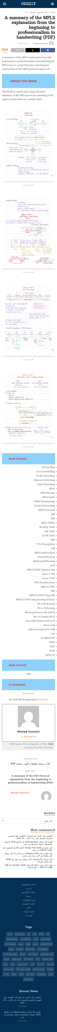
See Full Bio (30, 736)
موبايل (21, 974)
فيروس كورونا (16, 959)
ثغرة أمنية (20, 949)
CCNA (41, 934)
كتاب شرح (41, 964)
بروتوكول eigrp (10, 944)
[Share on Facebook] (48, 50)
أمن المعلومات (28, 900)
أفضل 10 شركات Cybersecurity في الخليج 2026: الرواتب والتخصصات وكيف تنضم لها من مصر (28, 843)
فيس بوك (50, 964)
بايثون (28, 944)
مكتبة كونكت (28, 911)
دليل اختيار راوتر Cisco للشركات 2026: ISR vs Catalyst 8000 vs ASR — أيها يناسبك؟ (28, 866)
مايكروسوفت (41, 974)
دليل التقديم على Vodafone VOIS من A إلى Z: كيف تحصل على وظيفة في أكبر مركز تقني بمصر (28, 854)
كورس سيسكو (8, 969)
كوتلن (12, 964)
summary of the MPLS (33, 747)
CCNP (26, 12)
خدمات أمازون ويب (47, 954)
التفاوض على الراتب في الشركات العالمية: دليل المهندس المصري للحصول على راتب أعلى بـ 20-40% (30, 837)
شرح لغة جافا (28, 959)
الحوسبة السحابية (12, 939)
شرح (37, 959)
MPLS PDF (48, 747)
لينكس (51, 974)
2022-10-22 (22, 44)
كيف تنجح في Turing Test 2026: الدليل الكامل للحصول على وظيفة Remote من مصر (27, 849)
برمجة (28, 896)
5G (48, 934)
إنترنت (28, 888)
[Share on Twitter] (32, 50)
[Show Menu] (52, 4)
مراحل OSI (30, 974)
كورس (5, 964)
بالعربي (35, 944)
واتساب (6, 974)
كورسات (28, 915)
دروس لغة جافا (33, 954)
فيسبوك (6, 959)
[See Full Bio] (22, 736)
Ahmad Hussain (41, 44)
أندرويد (10, 934)
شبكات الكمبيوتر (43, 12)
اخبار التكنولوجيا (29, 884)
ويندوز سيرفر (28, 979)
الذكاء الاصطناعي (46, 944)
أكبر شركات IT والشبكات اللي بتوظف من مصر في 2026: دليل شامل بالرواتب (29, 860)
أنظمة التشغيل (28, 904)
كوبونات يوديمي (22, 964)
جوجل (11, 949)
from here (28, 693)
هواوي (14, 974)
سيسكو (32, 12)
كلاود (28, 907)
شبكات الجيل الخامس (10, 954)
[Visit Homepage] (28, 4)
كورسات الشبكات (38, 969)
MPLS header (15, 744)
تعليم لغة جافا (30, 949)
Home (53, 12)
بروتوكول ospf (42, 949)
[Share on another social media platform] (18, 50)
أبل (29, 934)
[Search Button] (4, 4)
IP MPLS (43, 744)
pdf (34, 934)
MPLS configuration (30, 744)
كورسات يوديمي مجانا (23, 969)
